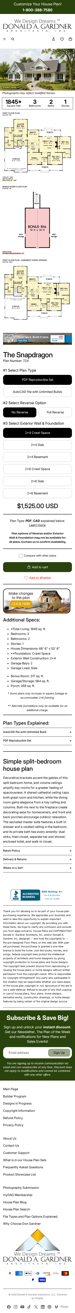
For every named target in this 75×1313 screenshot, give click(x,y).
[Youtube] (22, 1307)
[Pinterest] (49, 1307)
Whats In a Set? (13, 867)
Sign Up (59, 1053)
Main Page (10, 1089)
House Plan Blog (15, 1202)
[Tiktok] (29, 1307)
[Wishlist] (62, 39)
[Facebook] (9, 1307)
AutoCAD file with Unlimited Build (24, 731)
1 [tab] (32, 86)
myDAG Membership (17, 1195)
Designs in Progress (17, 1103)
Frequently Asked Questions (23, 1167)
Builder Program (14, 1096)
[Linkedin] (42, 1307)
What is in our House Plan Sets (24, 1160)
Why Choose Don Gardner (22, 1224)
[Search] (12, 39)
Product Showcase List (19, 1174)
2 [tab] (36, 86)
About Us (9, 1138)
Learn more (37, 525)
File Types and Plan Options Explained (30, 1216)
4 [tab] (43, 86)
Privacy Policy (13, 1125)
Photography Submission (21, 1188)
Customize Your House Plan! (38, 4)
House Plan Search (16, 1209)
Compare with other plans (40, 555)
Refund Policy (13, 1118)
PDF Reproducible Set (17, 740)
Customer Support (16, 1153)
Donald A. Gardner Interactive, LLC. (36, 1294)
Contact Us (11, 1145)
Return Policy (11, 850)
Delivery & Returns (15, 859)
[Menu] (4, 39)
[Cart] (70, 39)
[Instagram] (15, 1307)
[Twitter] (36, 1307)
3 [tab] (39, 86)
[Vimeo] (56, 1307)
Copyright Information (19, 1111)
